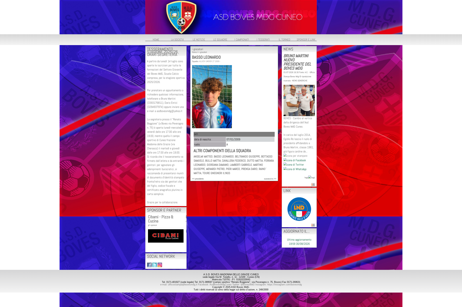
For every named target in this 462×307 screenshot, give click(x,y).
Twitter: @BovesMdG (243, 284)
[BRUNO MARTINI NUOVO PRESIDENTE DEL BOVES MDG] (299, 100)
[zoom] (212, 127)
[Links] (299, 209)
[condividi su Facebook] (295, 160)
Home (194, 52)
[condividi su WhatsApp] (295, 169)
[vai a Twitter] (154, 265)
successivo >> (270, 178)
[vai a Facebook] (149, 265)
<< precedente (198, 178)
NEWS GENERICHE (299, 80)
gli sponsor (152, 225)
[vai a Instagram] (160, 265)
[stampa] (295, 155)
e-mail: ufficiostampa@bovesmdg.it (178, 284)
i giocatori (203, 52)
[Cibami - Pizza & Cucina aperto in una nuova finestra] (166, 236)
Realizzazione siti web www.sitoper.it (231, 305)
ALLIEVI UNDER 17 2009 (209, 61)
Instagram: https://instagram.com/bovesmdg (278, 284)
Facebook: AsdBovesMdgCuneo (215, 284)
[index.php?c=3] (231, 17)
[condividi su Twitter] (294, 164)
